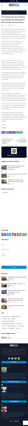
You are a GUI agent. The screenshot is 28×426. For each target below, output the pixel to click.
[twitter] (14, 1)
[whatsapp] (24, 234)
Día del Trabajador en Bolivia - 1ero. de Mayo (16, 284)
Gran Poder (4, 328)
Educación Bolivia (5, 366)
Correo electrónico (5, 249)
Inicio (4, 11)
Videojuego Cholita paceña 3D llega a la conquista (12, 412)
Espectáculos (19, 323)
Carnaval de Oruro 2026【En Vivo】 (16, 305)
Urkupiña (18, 328)
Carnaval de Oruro (6, 316)
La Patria (3, 124)
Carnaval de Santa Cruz (16, 316)
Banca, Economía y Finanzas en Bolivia (10, 386)
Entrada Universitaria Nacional (8, 323)
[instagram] (14, 234)
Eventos (3, 326)
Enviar (14, 267)
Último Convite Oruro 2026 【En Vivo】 (17, 174)
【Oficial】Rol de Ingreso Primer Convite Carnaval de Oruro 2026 (15, 180)
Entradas (7, 11)
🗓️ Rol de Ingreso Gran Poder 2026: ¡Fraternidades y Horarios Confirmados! (16, 167)
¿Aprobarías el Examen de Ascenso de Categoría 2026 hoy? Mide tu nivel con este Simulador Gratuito (13, 374)
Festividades (21, 326)
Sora (9, 423)
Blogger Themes (21, 423)
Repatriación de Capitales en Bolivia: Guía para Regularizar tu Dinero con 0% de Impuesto (12, 393)
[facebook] (11, 1)
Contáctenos (16, 421)
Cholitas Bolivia (5, 406)
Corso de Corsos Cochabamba (8, 321)
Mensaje (3, 254)
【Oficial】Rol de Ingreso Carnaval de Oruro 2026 (17, 277)
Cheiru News (5, 25)
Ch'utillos (13, 318)
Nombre (3, 244)
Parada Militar (11, 328)
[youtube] (17, 1)
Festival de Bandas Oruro (12, 326)
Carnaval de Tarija (5, 318)
